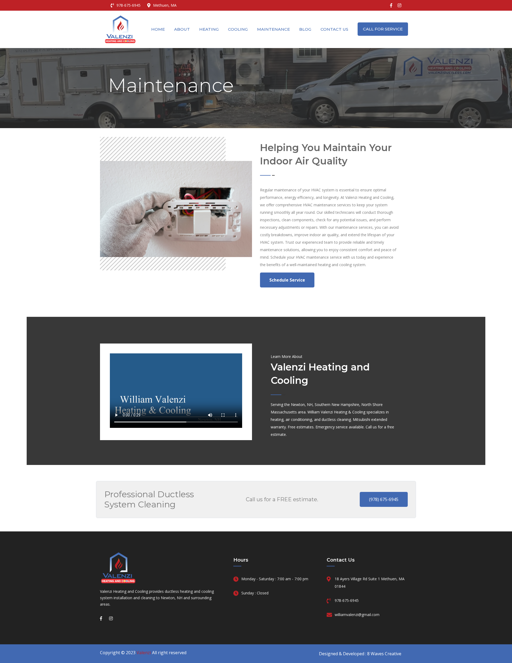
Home (158, 29)
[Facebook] (391, 5)
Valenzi (144, 653)
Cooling (238, 29)
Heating (209, 29)
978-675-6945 (129, 5)
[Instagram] (399, 5)
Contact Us (334, 29)
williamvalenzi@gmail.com (357, 614)
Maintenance (273, 29)
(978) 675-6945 (383, 499)
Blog (305, 29)
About (182, 29)
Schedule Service (287, 280)
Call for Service (383, 28)
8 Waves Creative (384, 654)
